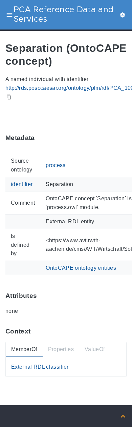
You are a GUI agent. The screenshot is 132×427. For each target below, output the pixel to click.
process (55, 165)
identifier (21, 184)
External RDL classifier (40, 367)
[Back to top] (123, 416)
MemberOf (24, 349)
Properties (61, 349)
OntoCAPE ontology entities (81, 268)
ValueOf (95, 349)
